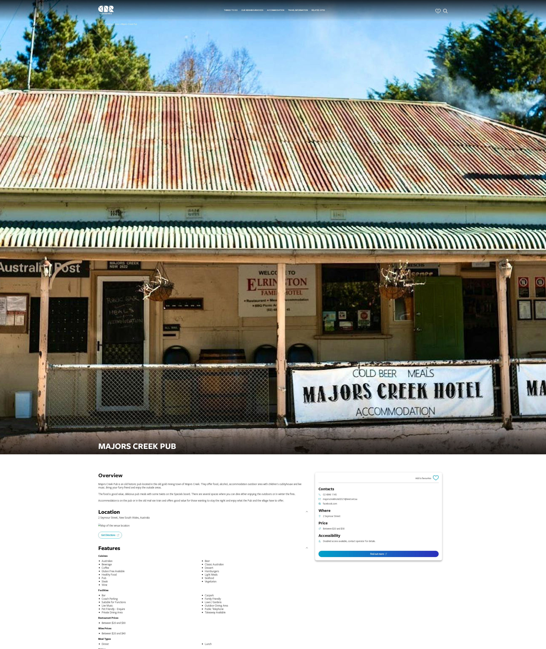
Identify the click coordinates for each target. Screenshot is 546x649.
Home (101, 24)
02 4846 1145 (330, 494)
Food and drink (112, 24)
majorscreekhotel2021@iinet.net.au (340, 499)
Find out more (377, 553)
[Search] (445, 11)
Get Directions (108, 535)
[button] (230, 10)
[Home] (106, 9)
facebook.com (330, 503)
